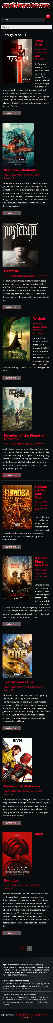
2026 (45, 49)
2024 (14, 443)
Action (37, 52)
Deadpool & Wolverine (22, 786)
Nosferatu (12, 270)
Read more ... (12, 113)
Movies (44, 52)
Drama (44, 326)
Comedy (36, 326)
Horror (26, 175)
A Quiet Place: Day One (42, 561)
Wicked (39, 318)
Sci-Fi (37, 55)
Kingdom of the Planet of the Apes (24, 437)
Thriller (38, 885)
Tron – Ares (40, 42)
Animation (27, 687)
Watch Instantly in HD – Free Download (32, 1015)
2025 (14, 275)
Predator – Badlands (20, 170)
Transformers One (19, 682)
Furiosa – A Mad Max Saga (41, 491)
